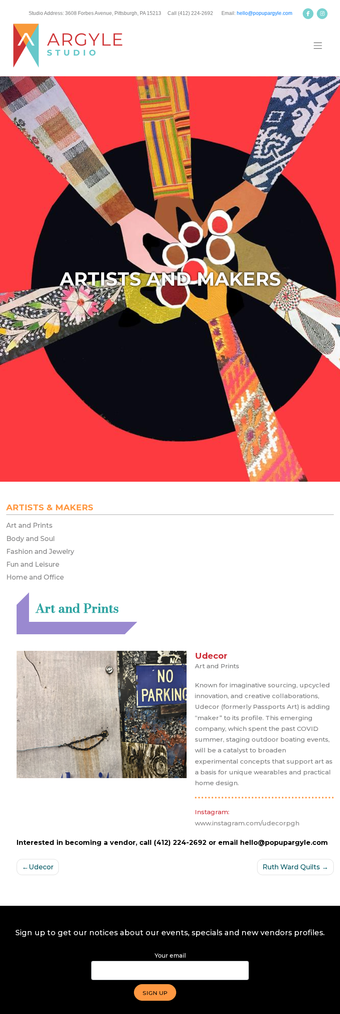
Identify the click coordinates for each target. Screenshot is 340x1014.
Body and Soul (30, 539)
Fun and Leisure (32, 564)
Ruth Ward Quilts (291, 867)
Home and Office (35, 577)
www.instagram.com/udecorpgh (247, 823)
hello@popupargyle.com (264, 13)
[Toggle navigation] (318, 45)
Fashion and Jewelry (40, 552)
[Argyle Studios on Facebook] (308, 13)
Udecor (41, 867)
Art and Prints (29, 525)
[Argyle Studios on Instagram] (322, 13)
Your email (170, 955)
